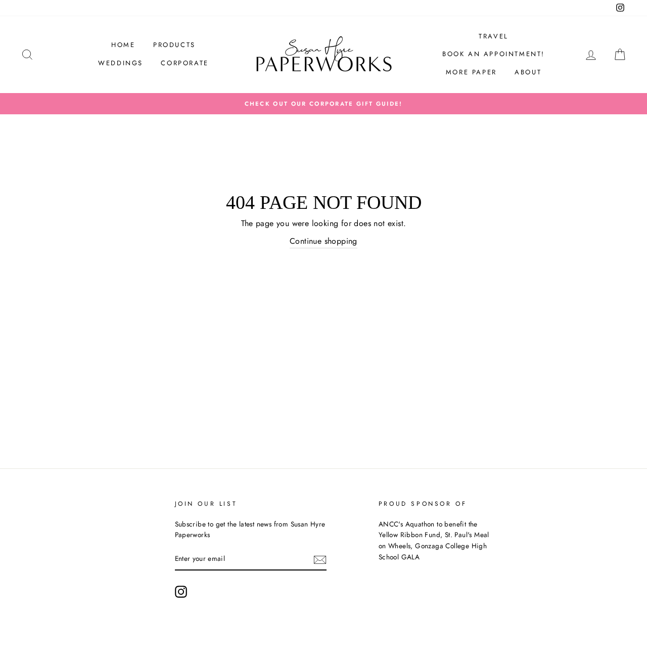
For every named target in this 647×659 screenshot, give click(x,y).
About (528, 72)
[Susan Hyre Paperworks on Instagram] (181, 592)
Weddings (120, 63)
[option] (323, 103)
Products (174, 45)
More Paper (471, 72)
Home (123, 45)
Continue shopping (323, 241)
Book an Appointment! (493, 54)
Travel (494, 36)
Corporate (184, 63)
